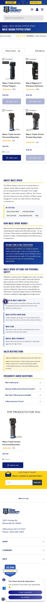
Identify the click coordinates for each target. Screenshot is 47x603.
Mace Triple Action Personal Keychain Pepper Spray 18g (11, 137)
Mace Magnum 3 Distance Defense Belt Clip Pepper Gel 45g (34, 87)
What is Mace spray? (11, 382)
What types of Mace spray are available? (18, 395)
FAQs (36, 215)
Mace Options (11, 215)
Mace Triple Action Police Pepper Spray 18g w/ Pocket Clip (11, 87)
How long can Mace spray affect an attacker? (20, 389)
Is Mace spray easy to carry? (14, 401)
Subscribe (37, 482)
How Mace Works (28, 211)
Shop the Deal (34, 2)
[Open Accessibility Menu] (5, 301)
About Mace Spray (13, 211)
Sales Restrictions (25, 215)
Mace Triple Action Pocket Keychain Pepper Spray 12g (35, 137)
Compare (9, 59)
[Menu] (32, 9)
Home (5, 26)
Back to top (23, 498)
